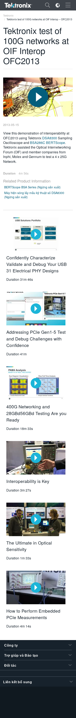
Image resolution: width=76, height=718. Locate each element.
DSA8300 (50, 138)
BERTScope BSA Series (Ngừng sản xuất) (32, 187)
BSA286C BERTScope (47, 142)
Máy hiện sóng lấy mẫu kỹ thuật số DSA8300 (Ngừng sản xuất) (34, 195)
